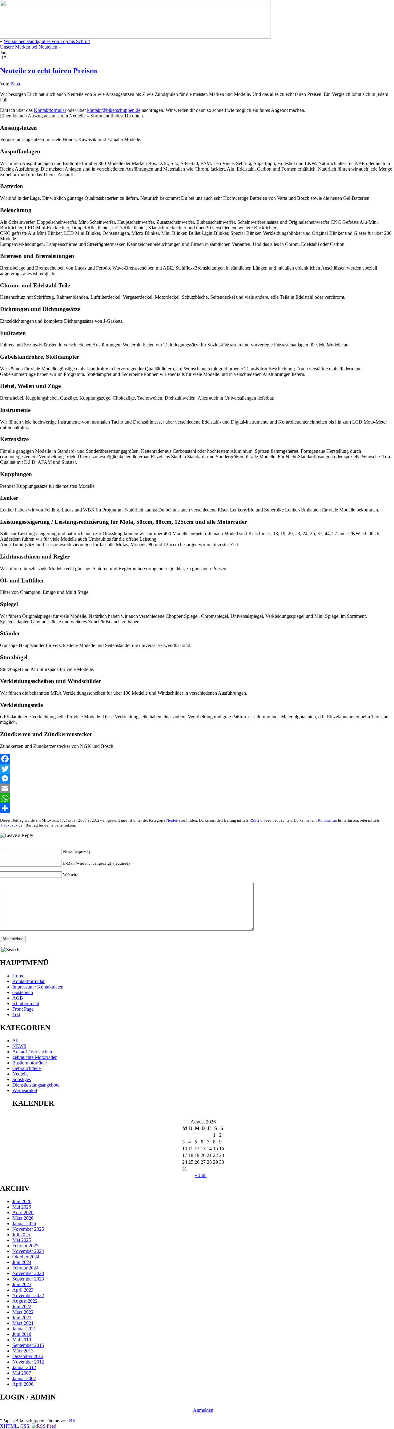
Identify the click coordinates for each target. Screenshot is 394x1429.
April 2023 (23, 1290)
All (15, 1040)
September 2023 (28, 1278)
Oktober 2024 (25, 1256)
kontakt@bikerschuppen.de (113, 110)
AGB (17, 998)
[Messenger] (197, 779)
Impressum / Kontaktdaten (37, 986)
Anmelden (203, 1410)
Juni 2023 (21, 1284)
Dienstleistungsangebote (35, 1085)
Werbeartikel (24, 1090)
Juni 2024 (21, 1262)
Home (18, 975)
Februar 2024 (25, 1267)
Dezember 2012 (27, 1356)
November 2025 (28, 1229)
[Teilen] (197, 808)
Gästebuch (22, 992)
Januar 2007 (24, 1378)
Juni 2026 (21, 1201)
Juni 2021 (21, 1317)
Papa (15, 83)
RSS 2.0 (256, 820)
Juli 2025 (21, 1234)
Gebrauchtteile (26, 1068)
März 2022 (23, 1312)
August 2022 (25, 1301)
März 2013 (23, 1350)
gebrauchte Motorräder (34, 1057)
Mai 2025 (21, 1240)
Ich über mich (25, 1003)
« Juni (201, 1175)
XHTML (9, 1426)
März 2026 (23, 1218)
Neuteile (173, 820)
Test (16, 1014)
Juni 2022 (21, 1306)
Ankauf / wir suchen (32, 1051)
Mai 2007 (21, 1373)
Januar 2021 (24, 1328)
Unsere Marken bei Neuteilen (28, 46)
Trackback (9, 825)
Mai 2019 (21, 1339)
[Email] (197, 788)
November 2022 (28, 1295)
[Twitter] (197, 769)
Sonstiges (21, 1079)
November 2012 (28, 1361)
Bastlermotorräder (29, 1062)
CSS (24, 1426)
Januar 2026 (24, 1223)
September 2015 (28, 1345)
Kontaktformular (50, 110)
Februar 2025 (25, 1245)
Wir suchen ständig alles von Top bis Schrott (47, 41)
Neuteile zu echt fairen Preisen (48, 71)
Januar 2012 (24, 1367)
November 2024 (28, 1251)
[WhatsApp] (197, 798)
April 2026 (23, 1212)
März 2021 (23, 1323)
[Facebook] (197, 759)
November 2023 (28, 1273)
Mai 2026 (21, 1207)
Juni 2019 (21, 1334)
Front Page (23, 1009)
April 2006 (23, 1384)
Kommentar (327, 820)
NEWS (19, 1046)
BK (72, 1420)
